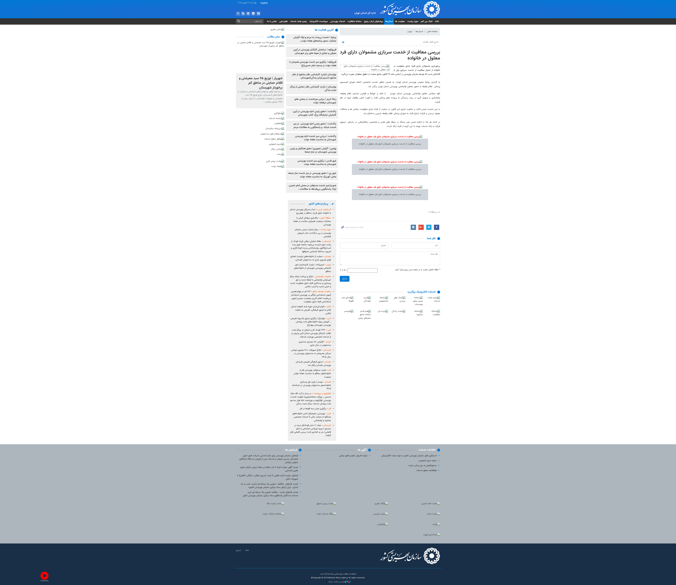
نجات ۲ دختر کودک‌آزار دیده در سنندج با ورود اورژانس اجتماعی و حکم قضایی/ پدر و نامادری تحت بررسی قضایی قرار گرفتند (310, 430)
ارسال (344, 278)
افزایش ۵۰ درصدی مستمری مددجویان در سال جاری (315, 343)
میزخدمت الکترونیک (318, 21)
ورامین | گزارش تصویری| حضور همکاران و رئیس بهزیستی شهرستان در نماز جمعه (313, 150)
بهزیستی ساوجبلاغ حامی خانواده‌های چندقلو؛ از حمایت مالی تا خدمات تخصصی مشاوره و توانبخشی (311, 417)
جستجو (238, 14)
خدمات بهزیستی (337, 21)
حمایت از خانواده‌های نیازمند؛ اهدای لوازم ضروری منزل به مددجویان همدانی (310, 258)
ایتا (258, 14)
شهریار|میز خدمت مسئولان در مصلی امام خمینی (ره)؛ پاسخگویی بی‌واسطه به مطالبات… (312, 187)
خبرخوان (243, 14)
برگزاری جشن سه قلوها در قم (315, 408)
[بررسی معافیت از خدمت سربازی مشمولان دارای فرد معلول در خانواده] (364, 68)
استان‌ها (389, 21)
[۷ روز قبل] (260, 57)
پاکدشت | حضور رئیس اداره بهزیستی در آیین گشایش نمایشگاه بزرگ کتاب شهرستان (314, 113)
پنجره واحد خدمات (298, 21)
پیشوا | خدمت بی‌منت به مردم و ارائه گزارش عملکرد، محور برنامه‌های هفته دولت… (314, 39)
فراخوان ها (291, 450)
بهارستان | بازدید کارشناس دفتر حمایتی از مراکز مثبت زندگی (313, 88)
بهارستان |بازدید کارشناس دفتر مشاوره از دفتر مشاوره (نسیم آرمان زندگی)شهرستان (314, 76)
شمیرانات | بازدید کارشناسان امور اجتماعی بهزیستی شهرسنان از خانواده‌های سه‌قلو (312, 268)
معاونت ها (400, 21)
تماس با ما (272, 21)
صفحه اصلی (432, 31)
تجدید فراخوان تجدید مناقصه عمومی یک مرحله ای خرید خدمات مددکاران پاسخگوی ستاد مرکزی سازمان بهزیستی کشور (270, 494)
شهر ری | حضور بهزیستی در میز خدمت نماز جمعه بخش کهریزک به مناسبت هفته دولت (312, 175)
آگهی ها (362, 450)
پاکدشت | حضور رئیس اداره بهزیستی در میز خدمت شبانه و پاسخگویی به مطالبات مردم (314, 125)
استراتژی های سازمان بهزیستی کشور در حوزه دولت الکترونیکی (409, 455)
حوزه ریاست (412, 21)
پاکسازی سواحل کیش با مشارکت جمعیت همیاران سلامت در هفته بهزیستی (312, 221)
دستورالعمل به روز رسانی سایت (422, 465)
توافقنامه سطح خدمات (426, 470)
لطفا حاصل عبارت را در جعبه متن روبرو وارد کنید (417, 269)
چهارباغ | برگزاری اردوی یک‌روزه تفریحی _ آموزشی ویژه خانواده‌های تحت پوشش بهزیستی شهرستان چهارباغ (310, 322)
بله (253, 14)
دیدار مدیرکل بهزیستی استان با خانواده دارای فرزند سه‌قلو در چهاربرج (310, 211)
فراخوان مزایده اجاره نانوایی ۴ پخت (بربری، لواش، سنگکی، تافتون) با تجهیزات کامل (267, 477)
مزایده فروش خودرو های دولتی (353, 455)
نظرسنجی (283, 21)
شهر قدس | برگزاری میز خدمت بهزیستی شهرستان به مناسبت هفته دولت (317, 162)
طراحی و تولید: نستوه (336, 581)
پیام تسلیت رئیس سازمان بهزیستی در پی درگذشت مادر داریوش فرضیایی (313, 233)
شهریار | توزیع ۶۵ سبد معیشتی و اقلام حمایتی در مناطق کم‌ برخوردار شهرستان (261, 83)
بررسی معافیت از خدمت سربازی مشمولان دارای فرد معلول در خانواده (390, 55)
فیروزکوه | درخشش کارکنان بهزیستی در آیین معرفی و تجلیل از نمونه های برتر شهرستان (314, 51)
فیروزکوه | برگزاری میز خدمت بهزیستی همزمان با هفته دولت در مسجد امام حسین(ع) (312, 64)
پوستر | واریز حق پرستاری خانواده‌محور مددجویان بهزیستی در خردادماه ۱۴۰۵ (311, 385)
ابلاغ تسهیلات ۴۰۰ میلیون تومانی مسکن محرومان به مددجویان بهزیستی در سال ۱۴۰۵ (311, 353)
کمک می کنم (427, 21)
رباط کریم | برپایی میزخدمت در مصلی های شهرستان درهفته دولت (315, 101)
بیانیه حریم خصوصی (427, 460)
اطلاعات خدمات (427, 450)
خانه (437, 21)
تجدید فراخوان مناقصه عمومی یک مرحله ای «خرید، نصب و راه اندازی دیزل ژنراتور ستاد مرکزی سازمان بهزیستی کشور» (269, 485)
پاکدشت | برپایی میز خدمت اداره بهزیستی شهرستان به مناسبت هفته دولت (315, 138)
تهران (409, 31)
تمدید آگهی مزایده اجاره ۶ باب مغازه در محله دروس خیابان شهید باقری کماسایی (269, 469)
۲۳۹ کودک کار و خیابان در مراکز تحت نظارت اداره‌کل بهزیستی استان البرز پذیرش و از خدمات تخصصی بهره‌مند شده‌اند (311, 333)
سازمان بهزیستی (407, 9)
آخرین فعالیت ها (324, 30)
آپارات (248, 14)
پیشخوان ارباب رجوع (373, 21)
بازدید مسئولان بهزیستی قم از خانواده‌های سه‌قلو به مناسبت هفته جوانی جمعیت (312, 373)
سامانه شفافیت (355, 21)
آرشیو (238, 550)
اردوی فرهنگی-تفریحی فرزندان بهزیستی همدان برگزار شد (313, 363)
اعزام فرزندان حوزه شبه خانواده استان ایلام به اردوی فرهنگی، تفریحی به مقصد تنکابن (311, 310)
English (264, 3)
